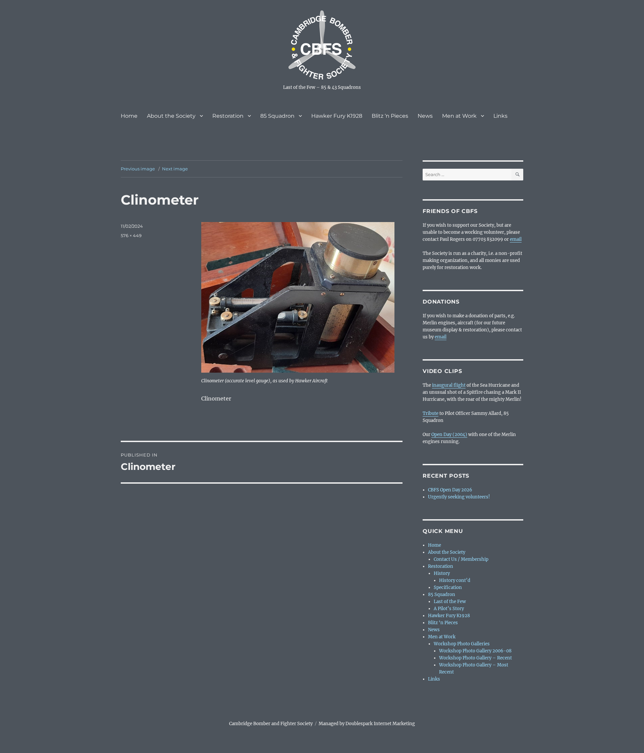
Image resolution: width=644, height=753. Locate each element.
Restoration (228, 116)
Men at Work (459, 116)
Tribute (430, 413)
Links (500, 116)
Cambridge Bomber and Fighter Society (271, 724)
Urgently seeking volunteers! (459, 497)
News (425, 116)
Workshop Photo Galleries (462, 644)
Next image (175, 168)
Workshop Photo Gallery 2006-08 (475, 651)
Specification (448, 587)
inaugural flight (449, 385)
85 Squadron (277, 116)
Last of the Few (450, 601)
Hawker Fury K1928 (336, 116)
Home (129, 116)
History (442, 573)
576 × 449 (131, 235)
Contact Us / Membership (461, 559)
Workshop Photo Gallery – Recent (475, 658)
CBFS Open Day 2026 (450, 490)
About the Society (171, 116)
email (516, 239)
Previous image (138, 168)
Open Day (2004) (449, 434)
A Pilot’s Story (449, 608)
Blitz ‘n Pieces (390, 116)
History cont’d (454, 580)
